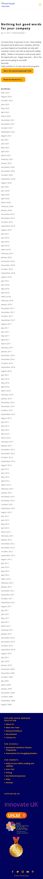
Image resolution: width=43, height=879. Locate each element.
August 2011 (6, 606)
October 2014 (7, 457)
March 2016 (6, 390)
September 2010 (8, 649)
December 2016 (8, 355)
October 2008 (7, 696)
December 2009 (8, 669)
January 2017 (6, 351)
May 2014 (5, 477)
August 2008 (6, 704)
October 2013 (7, 504)
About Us (10, 724)
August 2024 (6, 96)
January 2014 (6, 492)
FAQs (8, 779)
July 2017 (5, 328)
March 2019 (6, 249)
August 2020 (6, 183)
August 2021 (6, 136)
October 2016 (7, 363)
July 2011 (5, 610)
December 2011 (8, 590)
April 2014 (5, 481)
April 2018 (5, 292)
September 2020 (8, 179)
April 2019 (5, 245)
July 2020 (5, 187)
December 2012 (8, 543)
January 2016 (6, 398)
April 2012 (5, 575)
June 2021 (5, 143)
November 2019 (8, 218)
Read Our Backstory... (13, 79)
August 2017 (6, 324)
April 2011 (5, 622)
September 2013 (8, 508)
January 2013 (6, 540)
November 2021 (8, 124)
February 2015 (7, 441)
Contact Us (11, 737)
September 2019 (8, 226)
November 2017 (8, 312)
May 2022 (5, 108)
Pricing (9, 772)
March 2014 (6, 485)
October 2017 (7, 316)
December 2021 (8, 120)
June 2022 (5, 104)
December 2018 (8, 261)
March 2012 (6, 579)
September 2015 (8, 414)
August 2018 (6, 277)
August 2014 (6, 465)
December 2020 (8, 167)
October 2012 (7, 551)
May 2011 (5, 618)
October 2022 (7, 100)
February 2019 (7, 253)
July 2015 (5, 422)
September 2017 (8, 320)
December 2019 (8, 214)
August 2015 (6, 418)
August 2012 (6, 559)
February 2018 (7, 300)
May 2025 (5, 92)
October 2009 (7, 677)
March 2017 (6, 343)
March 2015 (6, 438)
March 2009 (6, 685)
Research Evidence (14, 731)
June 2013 (5, 520)
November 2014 (8, 453)
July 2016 (5, 375)
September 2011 (8, 602)
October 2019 (7, 222)
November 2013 (8, 500)
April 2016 (5, 387)
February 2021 (7, 159)
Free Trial (10, 769)
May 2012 (5, 571)
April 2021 (5, 151)
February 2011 (7, 630)
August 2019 (6, 230)
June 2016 (5, 379)
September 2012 (8, 555)
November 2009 (8, 673)
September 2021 (8, 132)
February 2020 (7, 206)
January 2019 (6, 257)
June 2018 (5, 285)
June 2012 (5, 567)
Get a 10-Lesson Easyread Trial (17, 71)
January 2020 (6, 210)
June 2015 (5, 426)
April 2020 (5, 198)
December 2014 (8, 449)
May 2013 (5, 524)
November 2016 (8, 359)
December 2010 (8, 638)
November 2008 (8, 692)
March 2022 (6, 116)
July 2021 (5, 139)
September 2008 (8, 700)
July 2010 (5, 657)
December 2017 (8, 308)
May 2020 (5, 194)
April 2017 (5, 339)
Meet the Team (12, 727)
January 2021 (6, 163)
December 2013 (8, 496)
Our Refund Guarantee (15, 776)
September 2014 (8, 461)
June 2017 (5, 332)
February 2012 (7, 583)
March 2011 (6, 626)
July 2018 (5, 281)
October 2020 (7, 175)
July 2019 (5, 234)
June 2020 (5, 190)
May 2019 (5, 241)
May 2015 (5, 430)
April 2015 (5, 434)
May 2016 (5, 383)
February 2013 (7, 536)
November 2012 (8, 547)
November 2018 (8, 265)
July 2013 (5, 516)
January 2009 (6, 689)
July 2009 (5, 681)
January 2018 (6, 304)
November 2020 (8, 171)
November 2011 (8, 594)
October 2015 (7, 410)
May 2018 (5, 288)
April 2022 (5, 112)
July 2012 (5, 563)
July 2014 (5, 469)
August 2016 (6, 371)
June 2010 (5, 661)
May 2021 (5, 147)
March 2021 (6, 155)
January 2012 (6, 587)
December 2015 (8, 402)
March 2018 (6, 296)
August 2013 (6, 512)
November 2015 (8, 406)
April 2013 (5, 528)
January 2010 (6, 665)
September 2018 (8, 273)
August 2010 (6, 653)
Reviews (9, 782)
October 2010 (7, 645)
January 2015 (6, 445)
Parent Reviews (18, 33)
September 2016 (8, 367)
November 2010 (8, 641)
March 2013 (6, 532)
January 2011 (6, 634)
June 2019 (5, 238)
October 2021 (7, 128)
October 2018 (7, 269)
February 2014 (7, 489)
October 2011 (7, 598)
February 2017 (7, 347)
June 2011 (5, 614)
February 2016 (7, 394)
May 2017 (5, 336)
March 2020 (6, 202)
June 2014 (5, 473)
